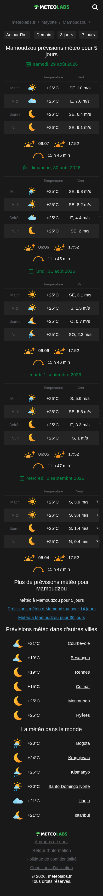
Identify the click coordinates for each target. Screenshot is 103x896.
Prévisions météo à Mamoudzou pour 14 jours (52, 609)
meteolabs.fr (23, 22)
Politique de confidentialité (52, 859)
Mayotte (49, 22)
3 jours (66, 34)
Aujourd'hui (17, 34)
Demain (43, 34)
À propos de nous (52, 841)
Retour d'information (51, 850)
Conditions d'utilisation (51, 867)
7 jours (88, 34)
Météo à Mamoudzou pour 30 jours (51, 617)
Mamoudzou (74, 22)
